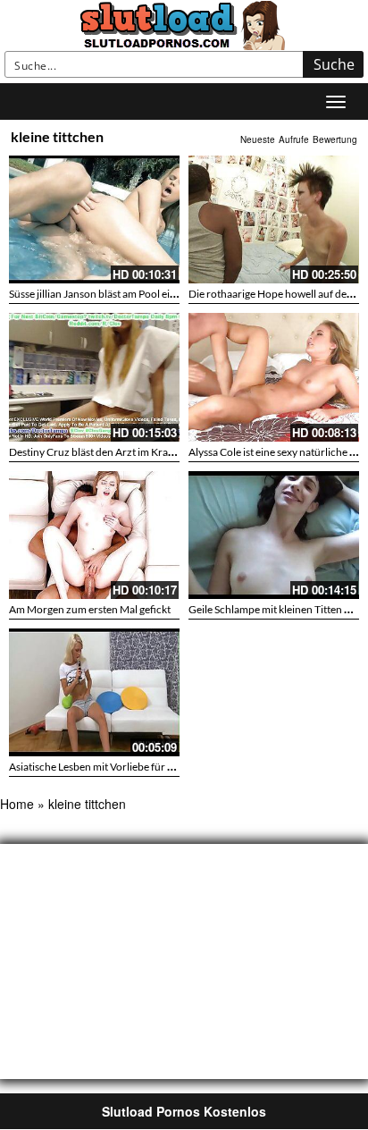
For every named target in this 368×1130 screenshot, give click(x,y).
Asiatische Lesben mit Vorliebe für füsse (100, 766)
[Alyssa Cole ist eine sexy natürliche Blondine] (273, 377)
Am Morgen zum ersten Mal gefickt (90, 609)
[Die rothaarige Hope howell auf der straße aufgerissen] (273, 219)
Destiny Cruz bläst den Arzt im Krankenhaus (111, 452)
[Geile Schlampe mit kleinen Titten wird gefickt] (273, 535)
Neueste (257, 139)
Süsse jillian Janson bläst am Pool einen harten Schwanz (136, 293)
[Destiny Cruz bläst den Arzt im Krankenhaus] (94, 377)
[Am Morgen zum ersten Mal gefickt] (94, 535)
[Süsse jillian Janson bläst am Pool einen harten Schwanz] (94, 219)
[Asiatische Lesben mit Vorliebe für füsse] (94, 690)
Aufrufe (294, 139)
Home (17, 804)
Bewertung (335, 139)
